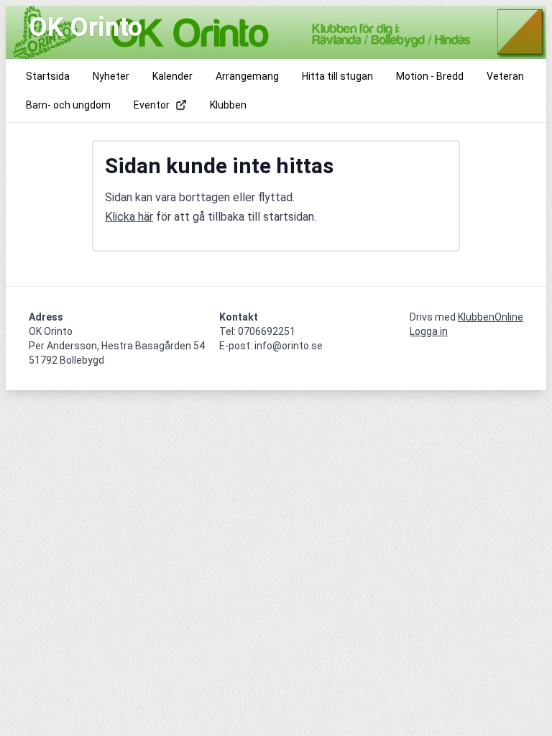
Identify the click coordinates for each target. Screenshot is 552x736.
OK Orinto (85, 27)
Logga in (429, 331)
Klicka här (129, 217)
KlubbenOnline (490, 317)
